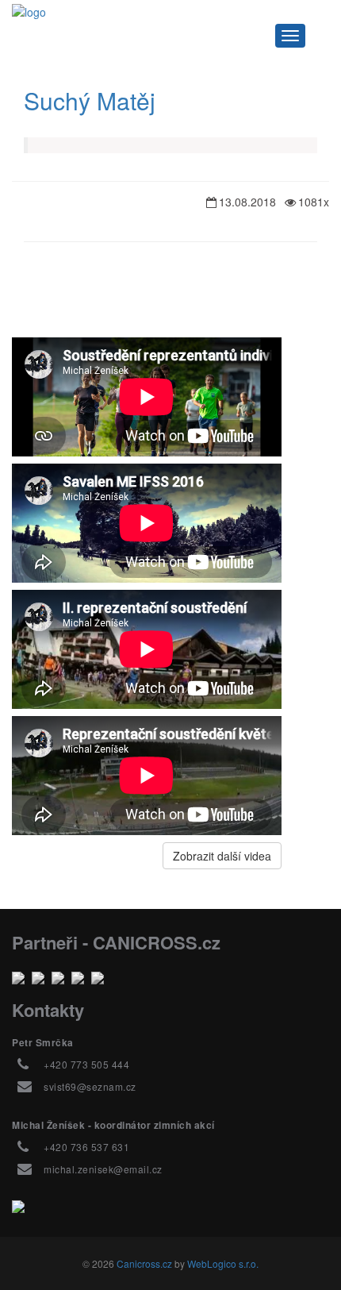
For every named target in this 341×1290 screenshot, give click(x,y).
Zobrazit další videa (222, 856)
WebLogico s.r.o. (223, 1263)
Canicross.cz (144, 1263)
